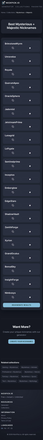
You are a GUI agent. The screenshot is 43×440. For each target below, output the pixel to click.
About (3, 415)
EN (2, 428)
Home (3, 12)
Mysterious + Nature (32, 372)
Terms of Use (6, 421)
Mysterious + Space (29, 376)
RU (5, 428)
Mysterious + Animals (29, 367)
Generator (8, 7)
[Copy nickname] (13, 48)
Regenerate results (21, 305)
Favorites (37, 7)
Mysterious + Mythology (28, 381)
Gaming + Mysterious (10, 367)
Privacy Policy (6, 418)
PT (9, 428)
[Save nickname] (30, 48)
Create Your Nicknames (21, 341)
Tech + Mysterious (9, 381)
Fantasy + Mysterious (10, 376)
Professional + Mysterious (11, 372)
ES (12, 428)
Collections (22, 7)
